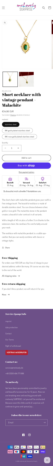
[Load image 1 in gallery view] (10, 79)
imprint (8, 321)
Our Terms (9, 339)
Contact (8, 333)
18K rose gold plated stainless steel (19, 136)
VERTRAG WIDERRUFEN (16, 352)
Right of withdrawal (13, 346)
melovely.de (23, 461)
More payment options (26, 172)
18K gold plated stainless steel (17, 130)
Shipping (13, 115)
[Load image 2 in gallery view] (26, 79)
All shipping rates (9, 276)
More (4, 294)
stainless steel (11, 124)
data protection (11, 327)
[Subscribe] (44, 422)
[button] (3, 8)
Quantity (5, 143)
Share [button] (7, 247)
